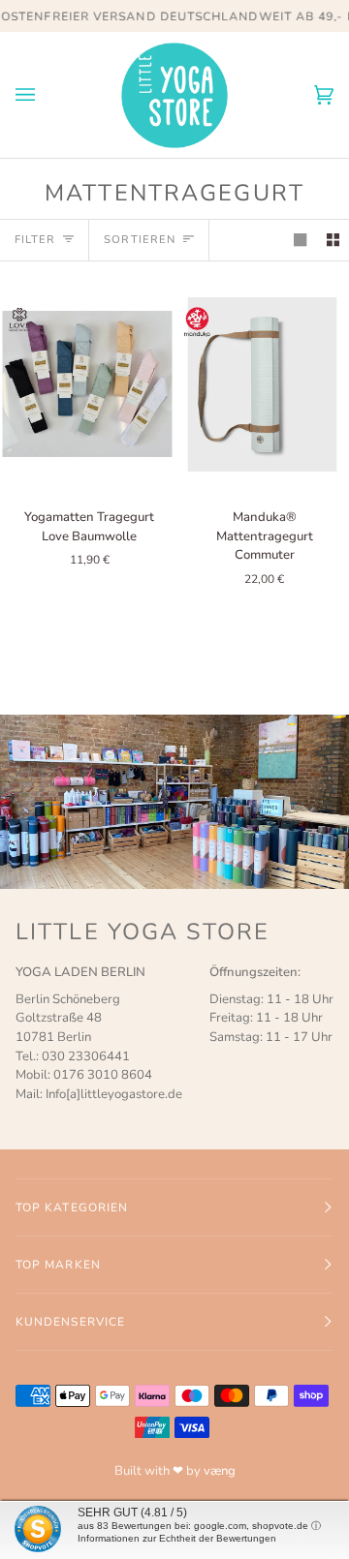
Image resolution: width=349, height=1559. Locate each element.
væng (220, 1471)
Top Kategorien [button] (72, 1207)
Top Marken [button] (58, 1264)
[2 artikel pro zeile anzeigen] (333, 240)
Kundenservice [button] (70, 1322)
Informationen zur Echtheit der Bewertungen (177, 1538)
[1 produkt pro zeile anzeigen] (300, 240)
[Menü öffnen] (45, 95)
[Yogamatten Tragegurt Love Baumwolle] (87, 384)
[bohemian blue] (87, 384)
